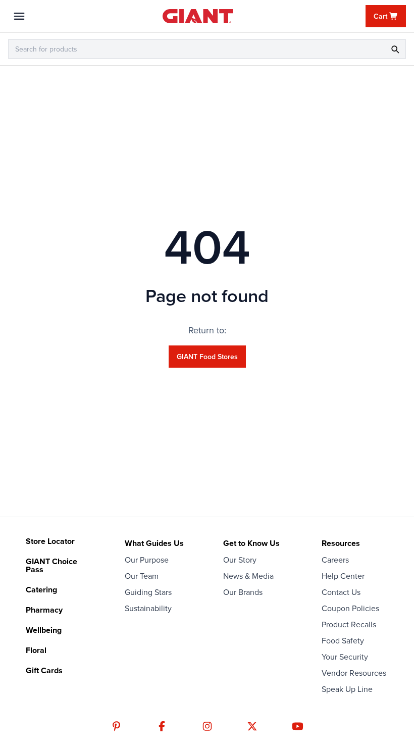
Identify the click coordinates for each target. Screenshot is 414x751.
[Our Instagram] (207, 726)
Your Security (345, 656)
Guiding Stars (148, 591)
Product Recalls (349, 624)
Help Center (343, 575)
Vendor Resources (354, 672)
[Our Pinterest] (116, 726)
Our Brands (243, 591)
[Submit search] (395, 49)
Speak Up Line (347, 688)
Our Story (239, 559)
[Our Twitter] (252, 726)
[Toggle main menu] (19, 16)
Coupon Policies (350, 608)
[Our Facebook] (161, 726)
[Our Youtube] (297, 726)
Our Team (142, 575)
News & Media (248, 575)
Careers (335, 559)
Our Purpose (147, 559)
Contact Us (341, 591)
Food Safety (343, 640)
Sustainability (148, 608)
